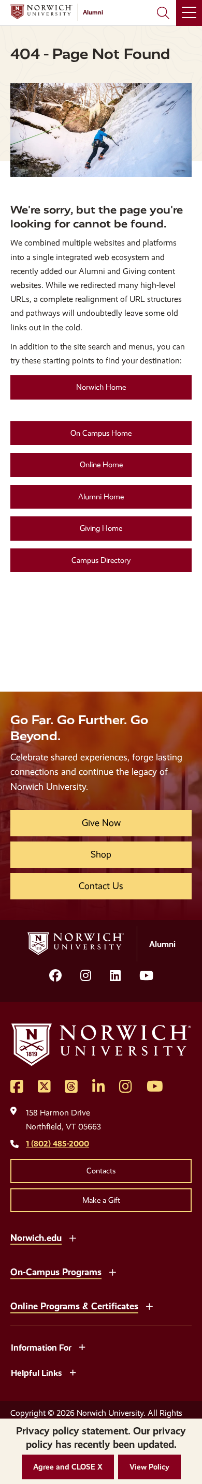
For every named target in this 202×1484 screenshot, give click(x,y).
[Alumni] (41, 12)
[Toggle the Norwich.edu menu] (72, 1237)
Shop (101, 854)
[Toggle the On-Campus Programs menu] (112, 1271)
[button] (68, 1467)
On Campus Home (101, 433)
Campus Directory (101, 560)
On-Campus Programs (56, 1271)
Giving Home (101, 528)
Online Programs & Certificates (74, 1306)
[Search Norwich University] (163, 13)
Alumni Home (101, 496)
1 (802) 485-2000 (57, 1144)
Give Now (101, 823)
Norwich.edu (36, 1237)
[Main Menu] (189, 13)
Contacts (101, 1170)
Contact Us (101, 886)
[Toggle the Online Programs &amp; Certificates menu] (149, 1305)
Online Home (101, 464)
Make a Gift (101, 1200)
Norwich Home (101, 387)
